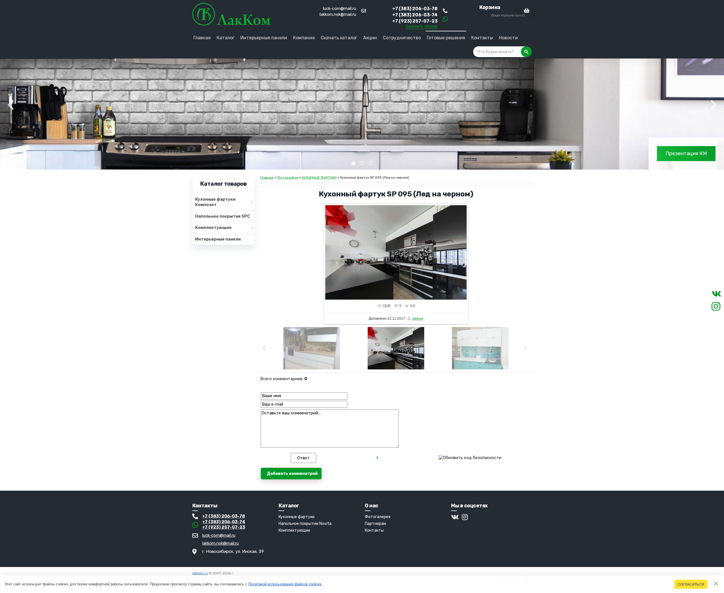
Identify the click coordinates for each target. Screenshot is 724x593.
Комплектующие (294, 530)
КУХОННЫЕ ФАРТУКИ (319, 177)
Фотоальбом (287, 177)
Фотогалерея (377, 516)
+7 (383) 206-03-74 (223, 521)
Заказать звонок (422, 26)
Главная (266, 177)
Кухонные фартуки (296, 516)
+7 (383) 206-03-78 (223, 516)
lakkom (417, 319)
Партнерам (375, 523)
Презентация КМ (686, 153)
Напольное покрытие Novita (305, 523)
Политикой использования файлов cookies (285, 584)
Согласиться (691, 584)
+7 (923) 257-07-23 (223, 527)
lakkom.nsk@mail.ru (338, 14)
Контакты (374, 530)
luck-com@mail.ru (339, 8)
